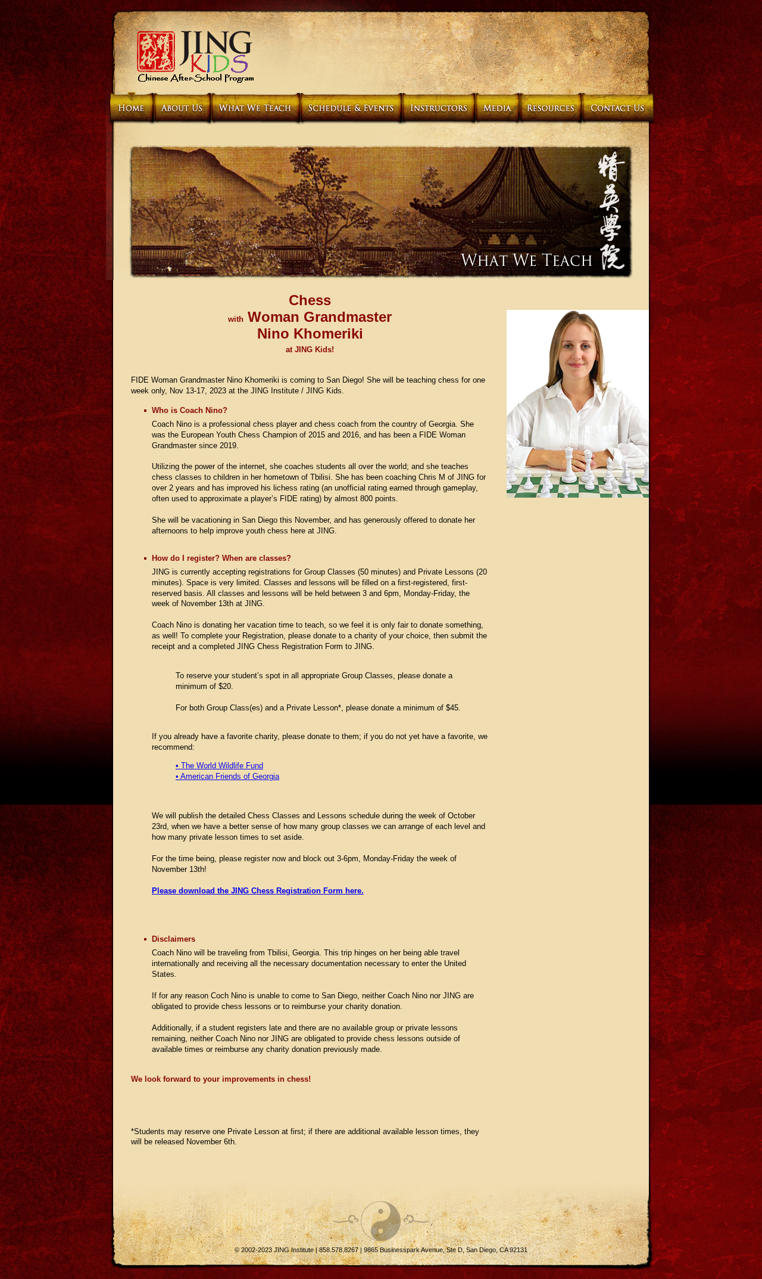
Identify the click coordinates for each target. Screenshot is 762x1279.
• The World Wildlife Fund (219, 765)
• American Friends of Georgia (227, 776)
